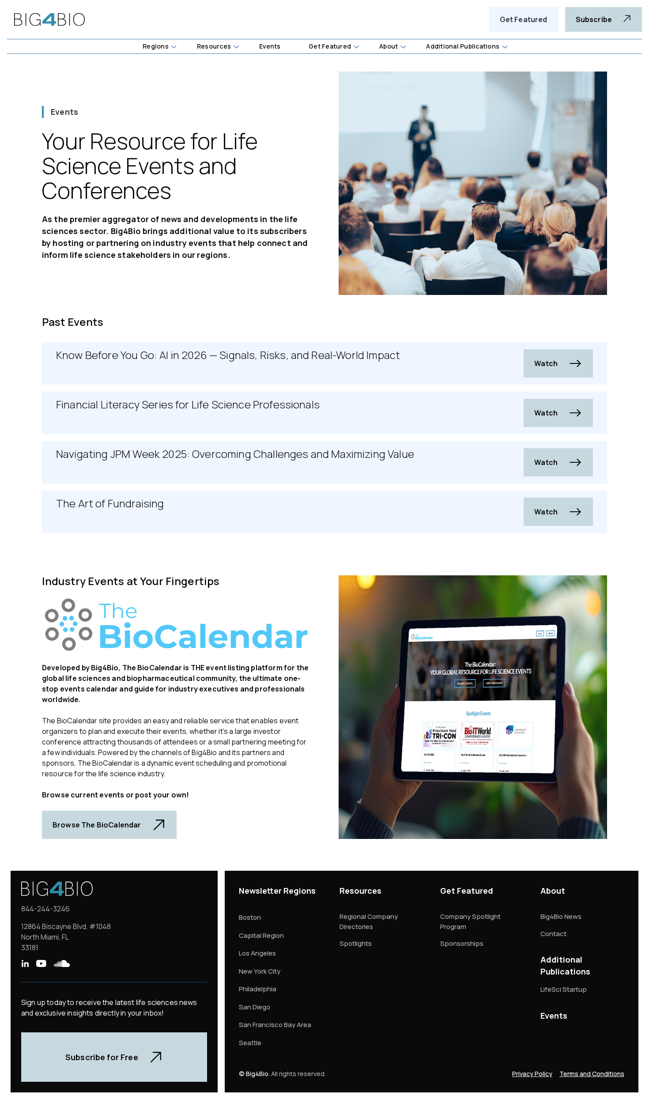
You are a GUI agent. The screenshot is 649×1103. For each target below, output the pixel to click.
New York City (259, 971)
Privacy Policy (532, 1073)
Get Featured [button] (330, 46)
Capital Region (261, 935)
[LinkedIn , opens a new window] (25, 963)
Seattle (250, 1042)
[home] (49, 19)
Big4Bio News (560, 916)
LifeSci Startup (563, 989)
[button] (159, 46)
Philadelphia (257, 988)
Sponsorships (461, 943)
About (552, 890)
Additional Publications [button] (462, 46)
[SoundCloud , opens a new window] (61, 963)
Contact (553, 933)
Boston (250, 917)
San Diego (254, 1007)
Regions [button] (156, 46)
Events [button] (269, 46)
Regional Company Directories (369, 921)
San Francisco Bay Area (275, 1024)
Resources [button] (214, 46)
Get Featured (523, 19)
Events (553, 1015)
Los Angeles (257, 953)
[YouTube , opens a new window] (41, 963)
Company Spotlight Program (470, 921)
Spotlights (356, 943)
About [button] (388, 46)
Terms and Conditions (591, 1073)
